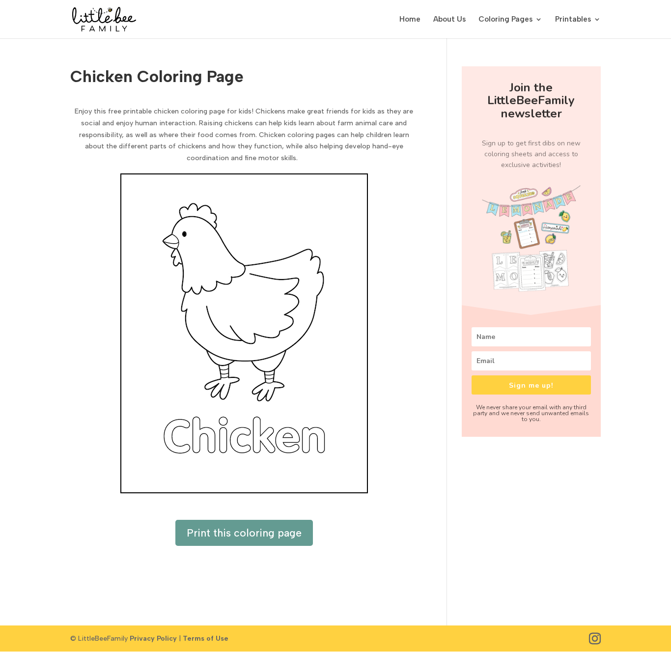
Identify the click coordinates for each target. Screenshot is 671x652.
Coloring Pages (505, 20)
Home (409, 20)
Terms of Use (205, 638)
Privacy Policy (153, 638)
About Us (449, 20)
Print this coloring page (244, 533)
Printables (573, 20)
